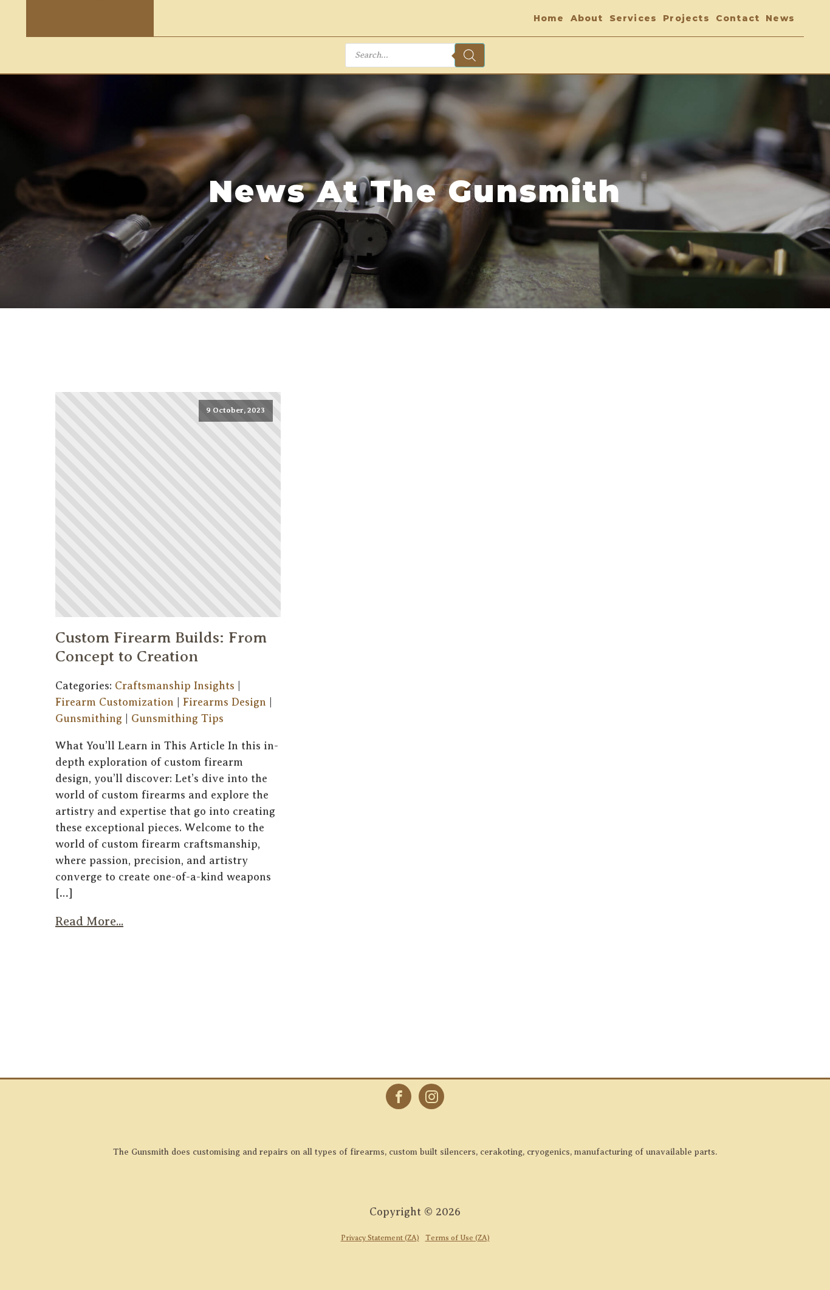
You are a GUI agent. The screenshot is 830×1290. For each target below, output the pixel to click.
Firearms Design (224, 702)
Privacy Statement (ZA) (380, 1238)
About (587, 18)
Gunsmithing (88, 718)
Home (548, 18)
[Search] (469, 55)
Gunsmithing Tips (177, 718)
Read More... (89, 921)
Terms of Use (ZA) (457, 1238)
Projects (686, 18)
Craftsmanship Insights (175, 686)
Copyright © (415, 1212)
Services (633, 18)
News (780, 18)
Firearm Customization (114, 702)
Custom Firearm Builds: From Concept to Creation (161, 647)
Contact (738, 18)
